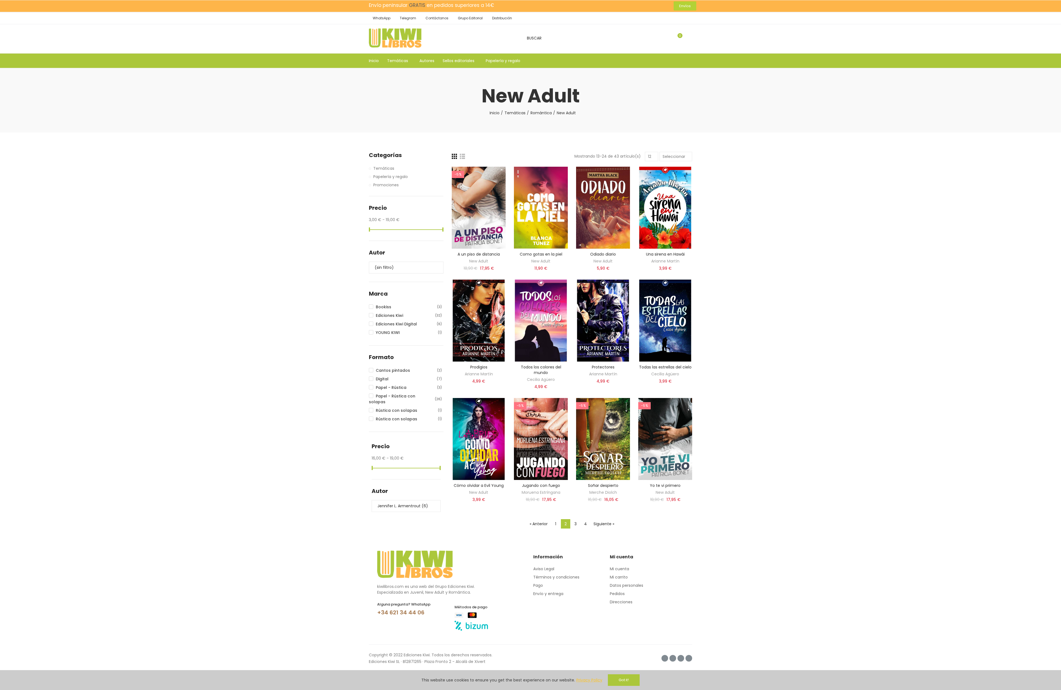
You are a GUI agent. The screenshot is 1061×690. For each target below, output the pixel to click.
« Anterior (539, 524)
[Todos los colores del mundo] (541, 321)
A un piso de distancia (479, 254)
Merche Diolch (603, 492)
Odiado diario (603, 254)
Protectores (603, 367)
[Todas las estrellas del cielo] (665, 321)
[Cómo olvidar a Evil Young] (479, 439)
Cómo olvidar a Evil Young (479, 485)
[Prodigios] (479, 321)
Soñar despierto (603, 485)
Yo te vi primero (665, 485)
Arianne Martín (665, 261)
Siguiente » (603, 524)
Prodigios (478, 367)
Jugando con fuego (541, 485)
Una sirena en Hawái (665, 254)
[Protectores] (603, 321)
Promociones (386, 185)
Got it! (624, 680)
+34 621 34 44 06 (400, 612)
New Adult (478, 261)
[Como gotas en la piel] (541, 208)
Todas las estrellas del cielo (665, 367)
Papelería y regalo (390, 176)
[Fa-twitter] (672, 658)
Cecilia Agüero (541, 379)
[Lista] (462, 156)
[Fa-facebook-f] (680, 658)
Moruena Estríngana (541, 492)
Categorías (385, 155)
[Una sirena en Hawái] (665, 208)
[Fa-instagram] (664, 658)
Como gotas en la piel (541, 254)
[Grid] (454, 156)
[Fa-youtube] (689, 658)
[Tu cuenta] (689, 38)
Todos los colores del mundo (541, 369)
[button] (685, 5)
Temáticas (383, 168)
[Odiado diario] (603, 208)
